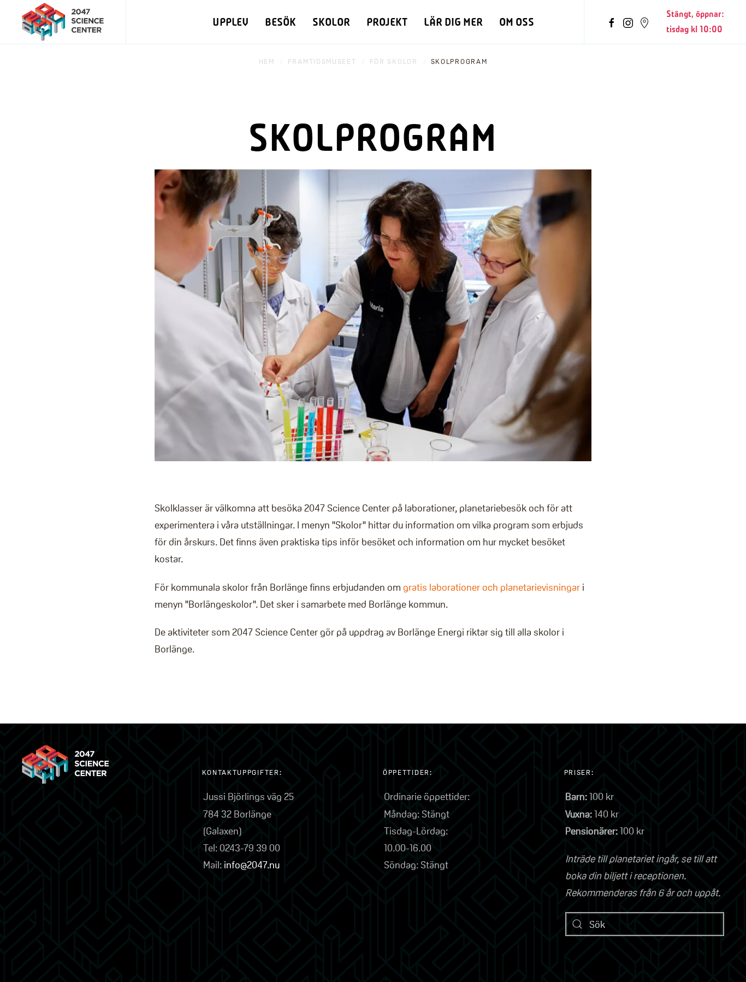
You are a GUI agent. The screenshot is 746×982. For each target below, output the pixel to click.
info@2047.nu (252, 864)
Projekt (386, 21)
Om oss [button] (516, 21)
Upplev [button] (230, 21)
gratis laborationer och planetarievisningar (491, 587)
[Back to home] (63, 22)
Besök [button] (280, 21)
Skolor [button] (331, 21)
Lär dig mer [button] (453, 21)
